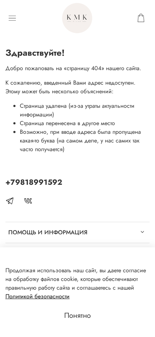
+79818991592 (33, 182)
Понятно (77, 315)
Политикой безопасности (37, 296)
